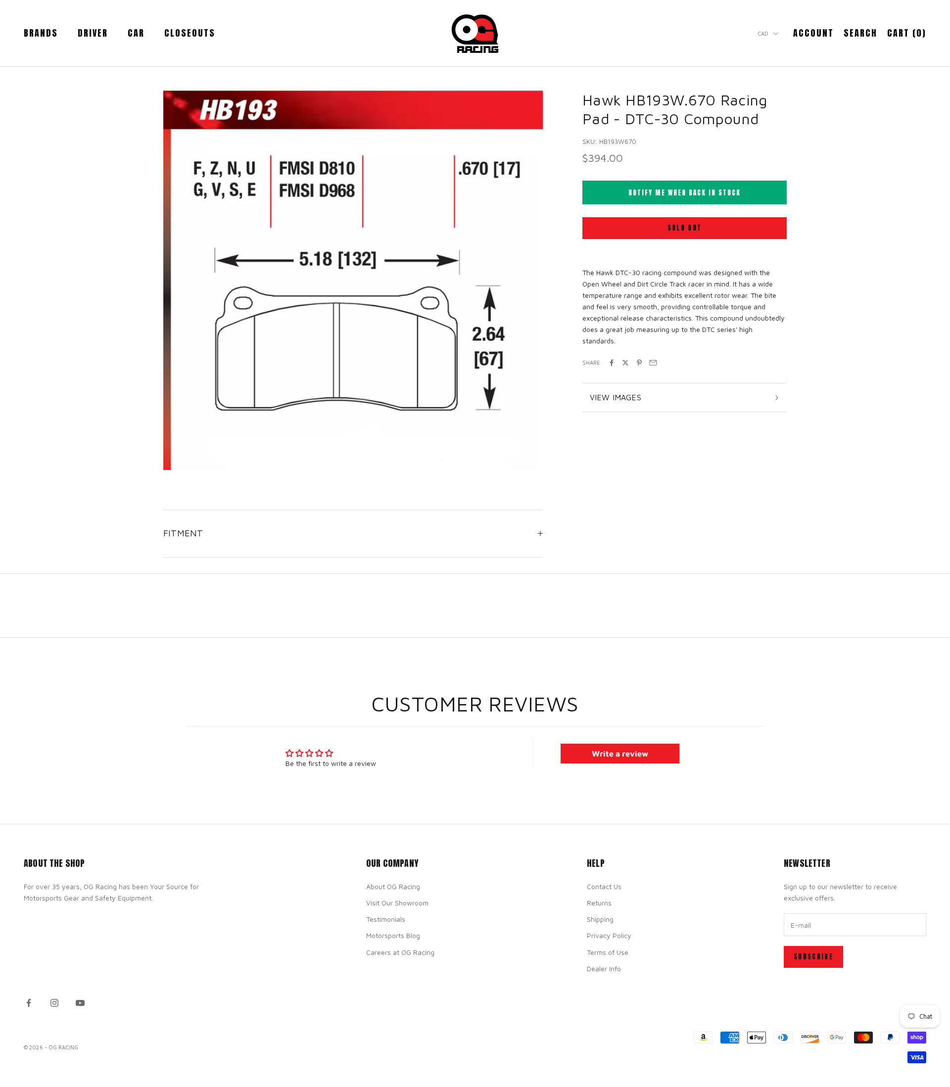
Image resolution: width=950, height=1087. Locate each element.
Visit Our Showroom (397, 902)
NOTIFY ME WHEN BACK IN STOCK (684, 192)
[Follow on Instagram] (54, 1003)
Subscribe (813, 956)
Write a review (620, 753)
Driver (93, 33)
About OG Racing (393, 886)
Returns (599, 902)
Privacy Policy (609, 935)
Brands (41, 33)
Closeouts (189, 33)
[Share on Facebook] (612, 363)
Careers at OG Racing (400, 952)
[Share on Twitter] (625, 363)
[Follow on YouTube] (80, 1003)
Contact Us (604, 886)
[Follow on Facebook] (29, 1003)
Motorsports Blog (393, 935)
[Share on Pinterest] (639, 363)
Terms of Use (607, 952)
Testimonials (385, 919)
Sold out (684, 228)
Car (136, 33)
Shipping (600, 919)
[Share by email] (653, 363)
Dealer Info (604, 968)
